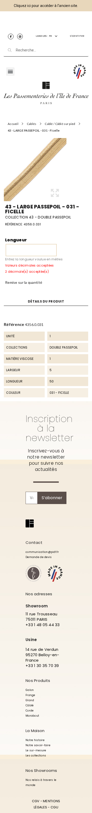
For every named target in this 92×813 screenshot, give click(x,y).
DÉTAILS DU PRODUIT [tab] (46, 301)
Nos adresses (39, 594)
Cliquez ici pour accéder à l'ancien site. (46, 6)
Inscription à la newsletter (49, 428)
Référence (14, 324)
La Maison (35, 730)
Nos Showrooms (41, 770)
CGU (54, 807)
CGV (36, 801)
